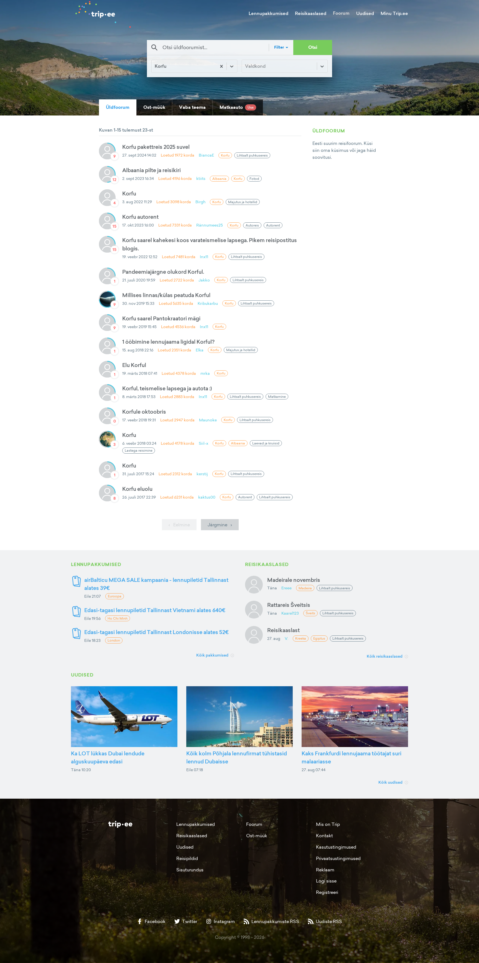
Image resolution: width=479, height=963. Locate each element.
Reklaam (325, 870)
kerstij (202, 473)
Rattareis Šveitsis (288, 605)
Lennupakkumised (268, 13)
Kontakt (324, 836)
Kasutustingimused (336, 847)
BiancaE (206, 155)
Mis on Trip (328, 824)
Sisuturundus (189, 870)
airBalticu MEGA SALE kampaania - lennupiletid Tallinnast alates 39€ (156, 584)
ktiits (200, 178)
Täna (272, 587)
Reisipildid (187, 858)
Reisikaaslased (310, 13)
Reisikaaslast (283, 630)
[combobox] (155, 66)
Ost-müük (256, 836)
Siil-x (203, 443)
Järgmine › (220, 525)
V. (286, 638)
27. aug (273, 638)
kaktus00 (206, 497)
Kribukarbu (208, 303)
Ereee (286, 587)
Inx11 (204, 256)
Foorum (341, 13)
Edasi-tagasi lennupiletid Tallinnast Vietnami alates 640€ (154, 610)
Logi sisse (326, 881)
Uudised (365, 13)
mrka (205, 373)
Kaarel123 (290, 613)
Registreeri (327, 892)
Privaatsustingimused (338, 858)
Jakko (204, 280)
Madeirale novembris (293, 580)
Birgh (200, 201)
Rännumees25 (209, 225)
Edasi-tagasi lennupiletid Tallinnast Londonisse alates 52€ (156, 632)
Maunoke (208, 420)
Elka (199, 350)
